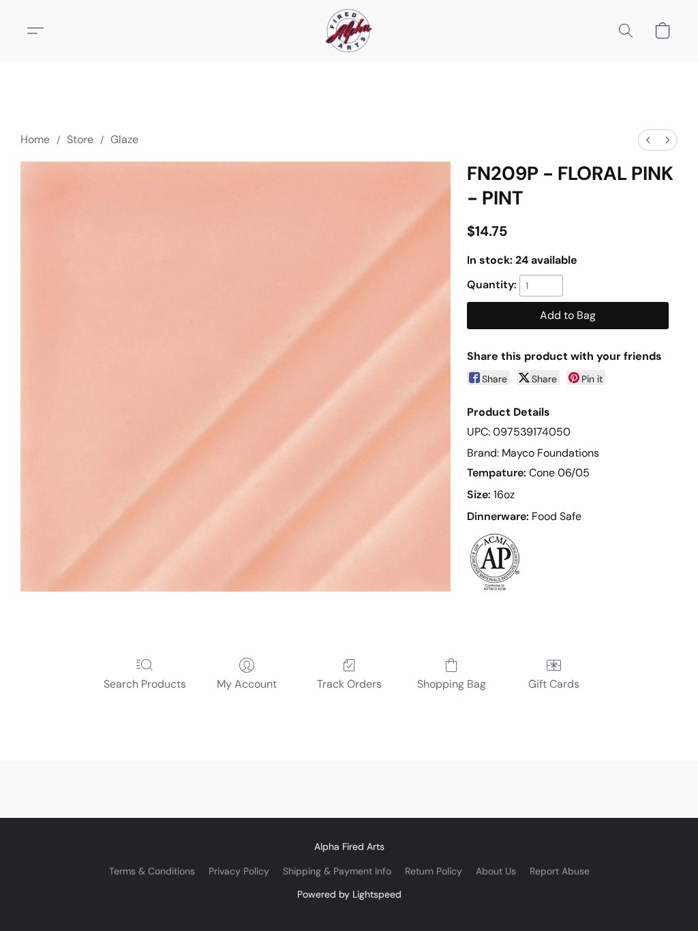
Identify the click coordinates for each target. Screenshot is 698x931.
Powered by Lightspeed (349, 894)
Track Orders (349, 684)
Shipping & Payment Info (337, 871)
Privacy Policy (239, 871)
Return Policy (433, 871)
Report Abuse (560, 871)
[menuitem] (648, 140)
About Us (496, 871)
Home (35, 139)
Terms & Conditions (152, 871)
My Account (247, 684)
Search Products (145, 684)
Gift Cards (553, 684)
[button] (349, 31)
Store (80, 139)
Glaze (124, 139)
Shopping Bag (451, 684)
